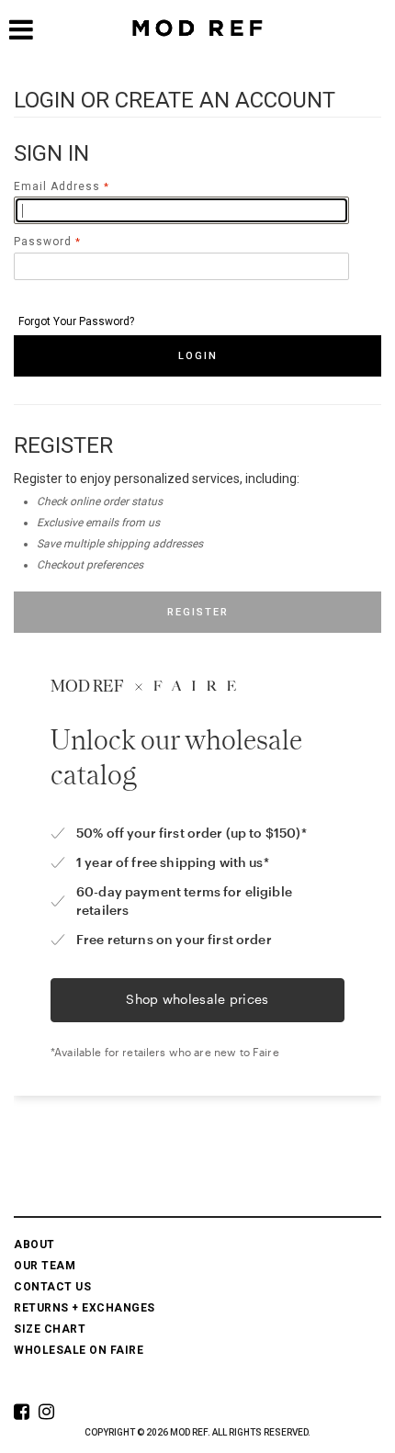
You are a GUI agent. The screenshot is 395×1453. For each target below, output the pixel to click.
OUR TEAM (44, 1265)
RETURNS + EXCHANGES (84, 1307)
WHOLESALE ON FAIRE (78, 1350)
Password (43, 241)
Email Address (57, 186)
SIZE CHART (49, 1329)
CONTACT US (52, 1286)
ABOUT (34, 1244)
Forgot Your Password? (76, 321)
